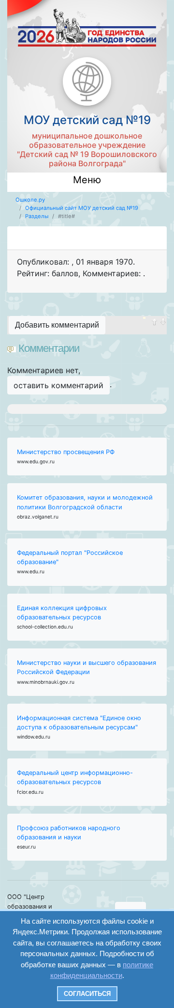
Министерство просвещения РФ (66, 452)
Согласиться (87, 993)
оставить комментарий (58, 385)
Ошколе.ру (30, 199)
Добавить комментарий (57, 325)
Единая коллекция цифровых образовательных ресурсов (62, 612)
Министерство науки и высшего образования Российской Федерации (86, 667)
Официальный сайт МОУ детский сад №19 (81, 208)
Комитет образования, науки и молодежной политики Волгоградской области (85, 502)
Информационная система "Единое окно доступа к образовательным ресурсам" (79, 722)
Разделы (36, 216)
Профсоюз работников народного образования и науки (68, 832)
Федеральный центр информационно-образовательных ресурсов (75, 777)
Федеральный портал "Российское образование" (70, 557)
